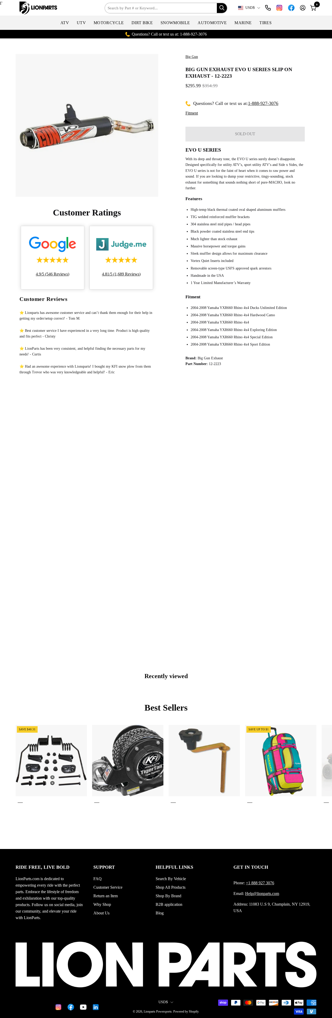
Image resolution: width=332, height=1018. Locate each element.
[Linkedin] (95, 1007)
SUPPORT (104, 867)
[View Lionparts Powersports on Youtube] (82, 1007)
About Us (101, 913)
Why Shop (102, 904)
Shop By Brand (168, 896)
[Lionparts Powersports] (38, 8)
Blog (160, 913)
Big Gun (191, 57)
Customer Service (107, 887)
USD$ (250, 8)
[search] (222, 8)
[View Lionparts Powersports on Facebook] (291, 8)
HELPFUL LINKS (174, 867)
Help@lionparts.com (262, 893)
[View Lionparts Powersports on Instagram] (279, 8)
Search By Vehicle (171, 879)
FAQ (97, 879)
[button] (65, 23)
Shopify (193, 1011)
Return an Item (105, 896)
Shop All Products (170, 887)
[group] (166, 765)
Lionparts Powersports (158, 1011)
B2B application (169, 904)
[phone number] (267, 7)
